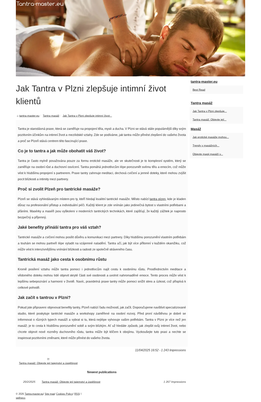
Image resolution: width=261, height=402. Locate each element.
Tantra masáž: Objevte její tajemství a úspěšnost (48, 363)
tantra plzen (158, 199)
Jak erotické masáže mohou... (211, 137)
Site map (50, 393)
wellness (20, 397)
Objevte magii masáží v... (208, 154)
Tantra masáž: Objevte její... (209, 119)
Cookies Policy (64, 393)
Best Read (199, 89)
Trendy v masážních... (206, 145)
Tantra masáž (51, 115)
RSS (76, 393)
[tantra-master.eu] (130, 38)
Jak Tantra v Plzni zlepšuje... (210, 111)
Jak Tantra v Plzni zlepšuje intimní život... (87, 115)
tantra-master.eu (29, 115)
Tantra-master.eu (34, 393)
